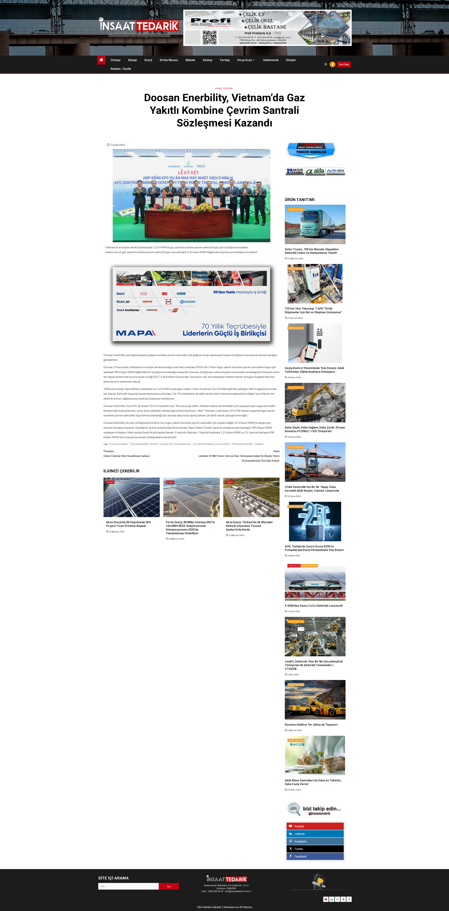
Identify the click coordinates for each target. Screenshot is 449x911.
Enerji (148, 60)
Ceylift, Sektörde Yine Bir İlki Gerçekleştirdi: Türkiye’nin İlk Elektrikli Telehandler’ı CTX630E (314, 665)
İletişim (291, 60)
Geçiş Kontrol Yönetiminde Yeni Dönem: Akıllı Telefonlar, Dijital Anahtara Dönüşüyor (314, 369)
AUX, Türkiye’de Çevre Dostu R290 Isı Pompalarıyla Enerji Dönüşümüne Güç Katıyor (314, 548)
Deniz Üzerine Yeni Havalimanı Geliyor (126, 453)
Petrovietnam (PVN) (242, 444)
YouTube (344, 64)
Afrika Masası (169, 60)
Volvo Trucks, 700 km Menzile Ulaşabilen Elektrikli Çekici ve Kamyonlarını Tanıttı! (312, 251)
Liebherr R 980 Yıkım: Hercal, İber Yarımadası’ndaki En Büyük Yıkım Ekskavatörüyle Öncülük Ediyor (239, 455)
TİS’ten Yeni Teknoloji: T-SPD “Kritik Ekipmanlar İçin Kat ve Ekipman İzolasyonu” (313, 310)
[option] (295, 171)
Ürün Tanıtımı (295, 209)
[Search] (326, 64)
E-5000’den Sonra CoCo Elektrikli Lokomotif (314, 605)
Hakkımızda (271, 60)
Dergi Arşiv (244, 60)
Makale (190, 60)
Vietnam (259, 444)
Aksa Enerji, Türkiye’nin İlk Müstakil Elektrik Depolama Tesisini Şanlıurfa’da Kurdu (249, 526)
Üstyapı (115, 60)
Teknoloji (294, 565)
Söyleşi (207, 60)
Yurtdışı (225, 60)
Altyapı (132, 60)
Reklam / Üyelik (121, 69)
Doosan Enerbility (119, 444)
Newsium (229, 907)
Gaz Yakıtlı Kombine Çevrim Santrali (211, 444)
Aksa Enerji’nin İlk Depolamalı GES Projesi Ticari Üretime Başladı (128, 524)
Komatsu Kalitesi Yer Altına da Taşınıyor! (311, 724)
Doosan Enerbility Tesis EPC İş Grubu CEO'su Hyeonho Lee (160, 444)
